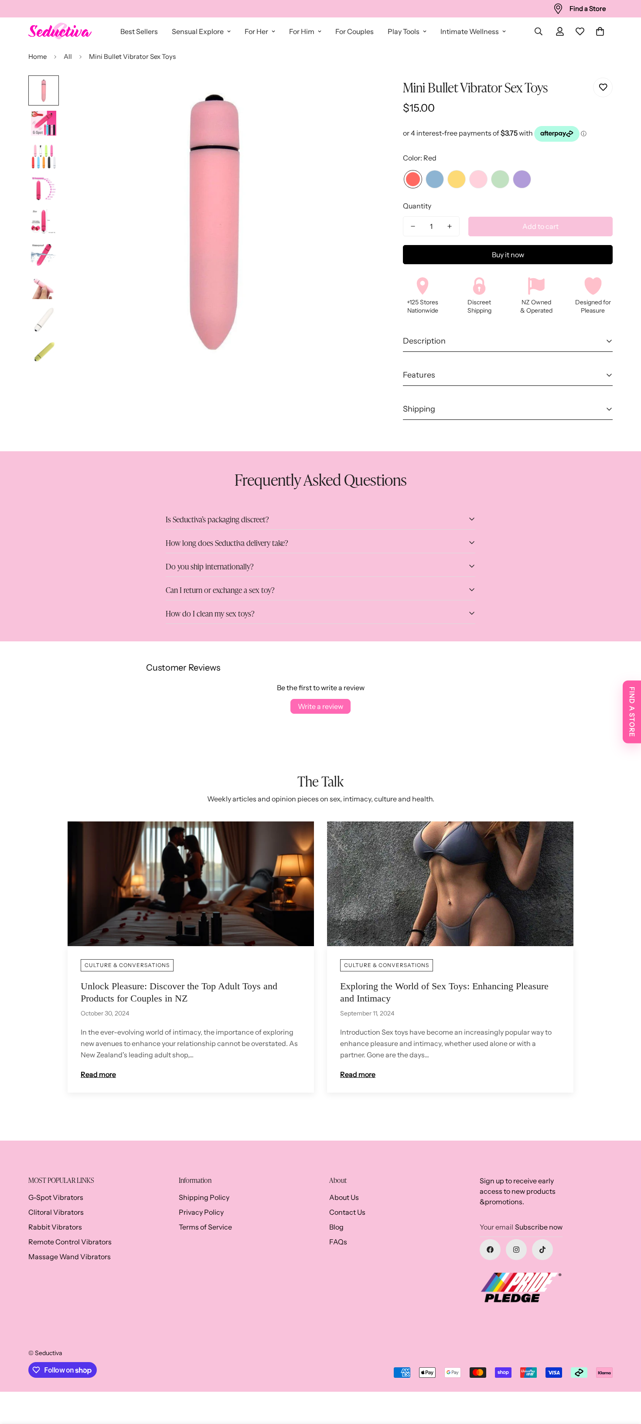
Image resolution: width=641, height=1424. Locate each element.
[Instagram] (516, 1249)
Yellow (456, 179)
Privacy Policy (201, 1212)
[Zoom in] (341, 94)
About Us (344, 1197)
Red (413, 179)
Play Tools (403, 31)
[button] (600, 31)
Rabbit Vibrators (55, 1227)
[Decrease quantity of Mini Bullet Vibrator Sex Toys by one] (413, 226)
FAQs (338, 1241)
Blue (434, 179)
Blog (336, 1227)
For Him (301, 31)
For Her (256, 31)
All (68, 56)
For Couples (354, 31)
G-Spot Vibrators (55, 1197)
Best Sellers (139, 31)
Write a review (320, 706)
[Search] (538, 31)
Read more (98, 1074)
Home (37, 56)
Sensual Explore (198, 31)
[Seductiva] (60, 31)
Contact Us (347, 1212)
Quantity (417, 205)
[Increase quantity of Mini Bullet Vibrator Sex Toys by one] (449, 226)
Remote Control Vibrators (70, 1241)
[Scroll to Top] (624, 1376)
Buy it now (508, 254)
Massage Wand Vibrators (69, 1256)
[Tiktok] (542, 1249)
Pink (478, 179)
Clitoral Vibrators (56, 1212)
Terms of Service (205, 1227)
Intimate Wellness (469, 31)
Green (500, 179)
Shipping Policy (204, 1197)
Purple (522, 179)
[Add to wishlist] (603, 87)
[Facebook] (490, 1249)
